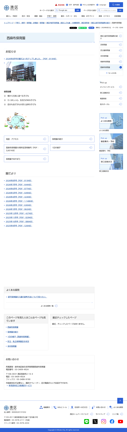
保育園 (42, 23)
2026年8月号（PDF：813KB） (19, 180)
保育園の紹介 (57, 139)
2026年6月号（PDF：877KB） (19, 189)
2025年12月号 (12, 213)
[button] (59, 4)
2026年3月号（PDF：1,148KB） (20, 201)
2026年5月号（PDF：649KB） (19, 193)
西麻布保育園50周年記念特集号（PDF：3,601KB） (22, 149)
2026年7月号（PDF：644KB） (19, 185)
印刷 (92, 27)
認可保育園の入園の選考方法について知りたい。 (27, 297)
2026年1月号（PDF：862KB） (19, 209)
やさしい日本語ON (89, 4)
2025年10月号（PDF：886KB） (19, 221)
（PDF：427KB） (25, 213)
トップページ (8, 23)
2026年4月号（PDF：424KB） (19, 197)
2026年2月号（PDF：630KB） (19, 205)
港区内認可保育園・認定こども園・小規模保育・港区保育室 (67, 23)
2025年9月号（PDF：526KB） (19, 226)
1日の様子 (56, 147)
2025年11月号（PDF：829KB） (19, 217)
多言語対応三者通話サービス (20, 385)
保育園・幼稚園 (32, 23)
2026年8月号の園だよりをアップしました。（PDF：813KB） (31, 59)
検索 (120, 10)
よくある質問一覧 (47, 306)
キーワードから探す (57, 10)
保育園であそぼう (13, 159)
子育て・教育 (20, 23)
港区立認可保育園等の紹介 (100, 23)
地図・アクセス (12, 139)
